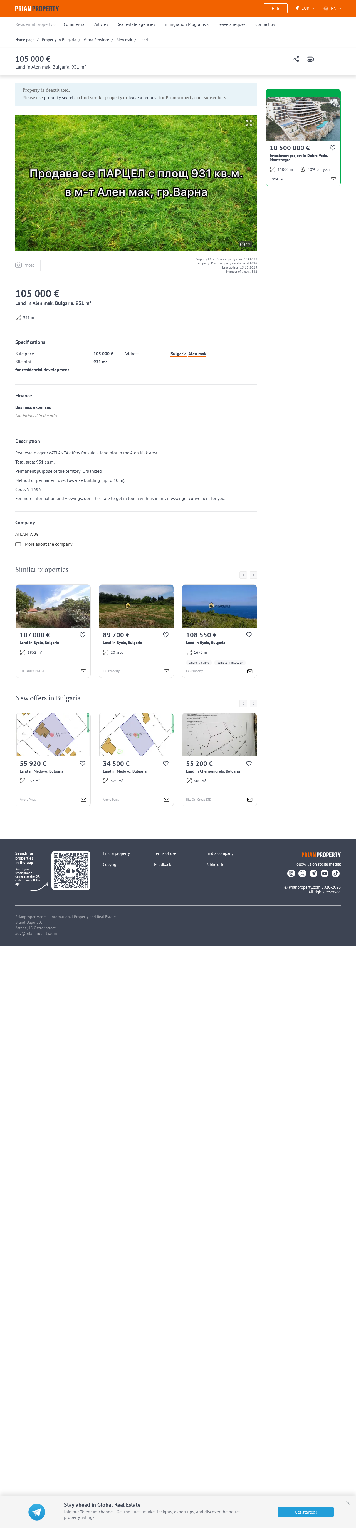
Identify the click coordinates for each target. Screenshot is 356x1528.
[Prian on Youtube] (324, 873)
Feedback (162, 864)
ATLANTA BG (27, 534)
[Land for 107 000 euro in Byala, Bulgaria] (53, 631)
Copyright (111, 864)
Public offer (216, 864)
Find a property (116, 853)
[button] (275, 8)
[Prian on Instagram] (291, 873)
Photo (29, 265)
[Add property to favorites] (83, 636)
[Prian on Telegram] (313, 873)
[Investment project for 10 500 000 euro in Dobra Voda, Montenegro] (303, 141)
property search (59, 97)
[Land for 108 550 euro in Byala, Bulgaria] (219, 631)
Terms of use (165, 853)
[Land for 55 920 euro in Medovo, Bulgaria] (53, 759)
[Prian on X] (302, 873)
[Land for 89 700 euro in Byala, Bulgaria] (136, 631)
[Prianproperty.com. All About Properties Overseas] (37, 8)
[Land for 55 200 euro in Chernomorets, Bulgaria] (219, 759)
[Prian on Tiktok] (336, 873)
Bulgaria (178, 353)
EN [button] (334, 8)
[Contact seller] (83, 672)
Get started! (306, 1512)
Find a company (219, 853)
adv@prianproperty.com (36, 933)
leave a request (143, 97)
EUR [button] (303, 8)
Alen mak (197, 353)
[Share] (296, 59)
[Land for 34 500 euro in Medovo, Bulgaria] (136, 759)
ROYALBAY (276, 179)
